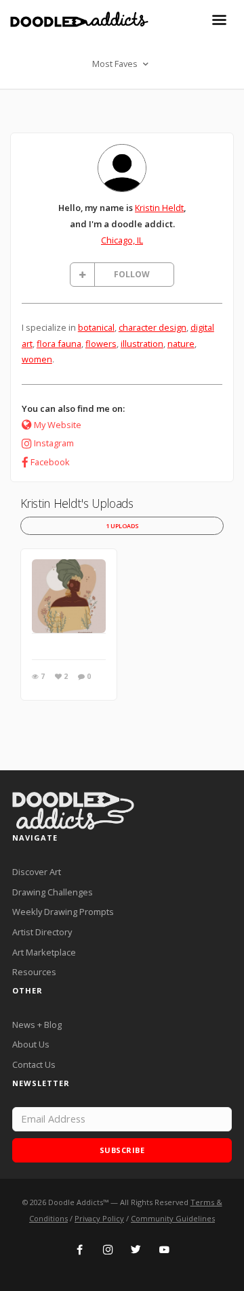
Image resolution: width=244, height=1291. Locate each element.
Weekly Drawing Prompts (63, 912)
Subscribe (122, 1150)
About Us (30, 1044)
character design (152, 327)
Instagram (54, 443)
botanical (96, 327)
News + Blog (37, 1024)
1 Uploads (122, 525)
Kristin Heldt (159, 208)
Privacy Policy (99, 1218)
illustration (142, 343)
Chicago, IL (122, 240)
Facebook (50, 462)
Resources (34, 972)
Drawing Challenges (52, 892)
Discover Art (36, 872)
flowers (101, 343)
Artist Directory (42, 932)
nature (181, 343)
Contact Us (34, 1064)
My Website (57, 425)
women (37, 359)
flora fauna (59, 343)
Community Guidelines (173, 1218)
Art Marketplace (44, 952)
